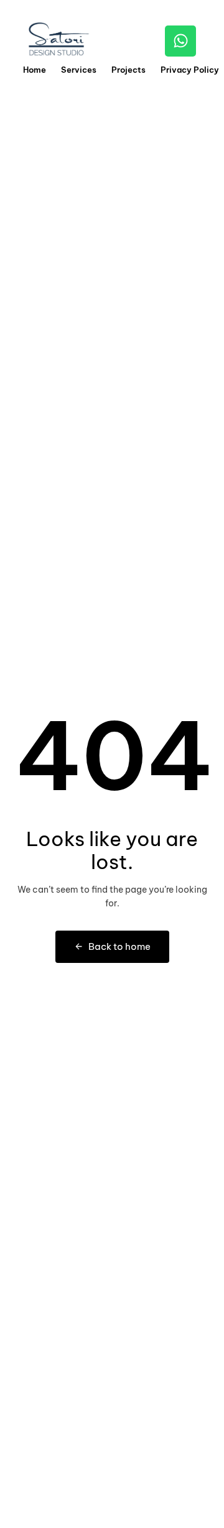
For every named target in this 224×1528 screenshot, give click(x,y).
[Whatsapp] (180, 41)
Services (78, 70)
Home (34, 70)
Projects (128, 70)
